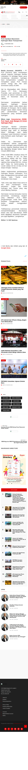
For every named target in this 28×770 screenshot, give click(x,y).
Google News (5, 248)
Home (3, 24)
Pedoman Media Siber (7, 706)
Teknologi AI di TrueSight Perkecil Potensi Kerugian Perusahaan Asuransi (19, 508)
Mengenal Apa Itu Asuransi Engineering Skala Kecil (19, 547)
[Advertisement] (14, 664)
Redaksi (4, 699)
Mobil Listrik (5, 407)
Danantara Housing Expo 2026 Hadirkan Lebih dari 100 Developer (18, 516)
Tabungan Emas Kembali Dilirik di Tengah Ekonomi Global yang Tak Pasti (12, 289)
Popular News (14, 489)
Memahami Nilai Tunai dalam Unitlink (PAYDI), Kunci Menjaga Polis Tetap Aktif (19, 531)
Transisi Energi (6, 410)
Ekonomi (4, 266)
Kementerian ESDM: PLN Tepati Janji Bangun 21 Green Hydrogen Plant (14, 121)
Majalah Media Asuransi (8, 713)
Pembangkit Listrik (16, 407)
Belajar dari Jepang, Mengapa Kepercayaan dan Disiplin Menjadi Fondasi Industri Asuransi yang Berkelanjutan (18, 615)
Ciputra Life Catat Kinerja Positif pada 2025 (19, 553)
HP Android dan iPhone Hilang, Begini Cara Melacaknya (18, 575)
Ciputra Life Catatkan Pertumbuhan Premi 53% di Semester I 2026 (19, 539)
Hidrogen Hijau (6, 404)
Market (3, 360)
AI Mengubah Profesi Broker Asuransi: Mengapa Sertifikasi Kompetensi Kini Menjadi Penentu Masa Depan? (18, 626)
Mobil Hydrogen (16, 404)
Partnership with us (7, 701)
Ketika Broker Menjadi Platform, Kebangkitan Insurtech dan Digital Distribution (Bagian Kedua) (18, 596)
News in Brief (5, 299)
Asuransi (5, 711)
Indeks (4, 715)
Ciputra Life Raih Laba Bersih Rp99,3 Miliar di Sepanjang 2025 (18, 523)
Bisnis (8, 24)
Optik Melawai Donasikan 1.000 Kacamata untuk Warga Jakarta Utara (13, 351)
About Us (5, 697)
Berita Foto (4, 329)
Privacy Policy (6, 704)
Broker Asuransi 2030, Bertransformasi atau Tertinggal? (17, 636)
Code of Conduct (6, 708)
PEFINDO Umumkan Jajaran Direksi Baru (17, 560)
